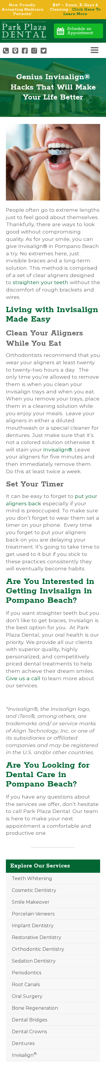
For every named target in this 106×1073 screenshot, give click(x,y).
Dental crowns (29, 1031)
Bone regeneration (35, 1008)
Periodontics (26, 973)
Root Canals (26, 984)
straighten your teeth (40, 282)
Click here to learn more (82, 11)
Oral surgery (27, 996)
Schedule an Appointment (80, 31)
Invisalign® (57, 449)
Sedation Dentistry (34, 961)
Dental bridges (29, 1020)
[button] (94, 50)
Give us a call (23, 678)
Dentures (23, 1043)
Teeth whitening (32, 878)
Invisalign (24, 1054)
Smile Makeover (30, 902)
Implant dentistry (33, 925)
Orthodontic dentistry (38, 949)
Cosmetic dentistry (34, 890)
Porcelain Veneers (33, 914)
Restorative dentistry (36, 937)
